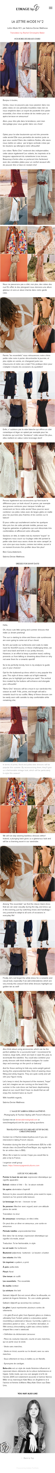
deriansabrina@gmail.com (26, 1119)
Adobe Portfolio (32, 1468)
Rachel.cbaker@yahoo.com (27, 1137)
